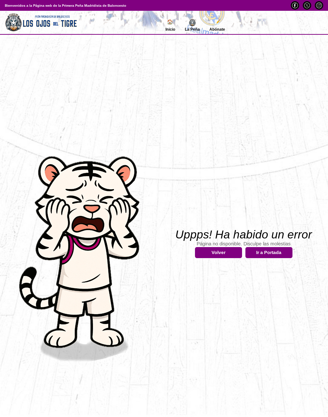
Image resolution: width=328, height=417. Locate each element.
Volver (218, 252)
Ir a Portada (268, 252)
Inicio (170, 25)
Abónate (217, 25)
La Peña (192, 29)
